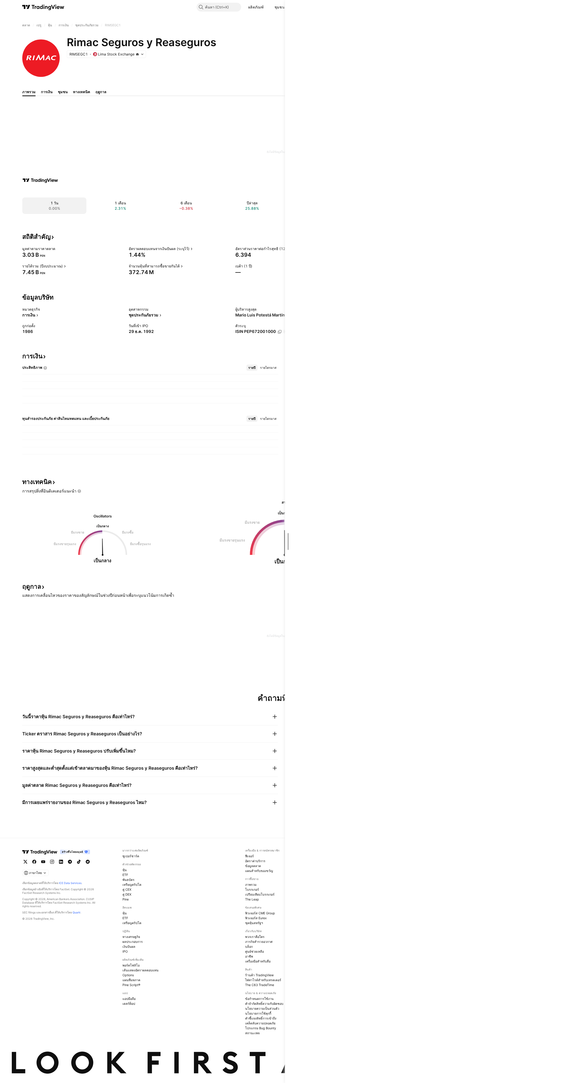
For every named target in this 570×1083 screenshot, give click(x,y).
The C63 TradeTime (259, 985)
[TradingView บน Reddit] (88, 862)
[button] (267, 7)
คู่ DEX (126, 894)
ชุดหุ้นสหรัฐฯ (254, 923)
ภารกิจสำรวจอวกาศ (259, 942)
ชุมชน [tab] (63, 92)
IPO (125, 951)
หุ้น (124, 870)
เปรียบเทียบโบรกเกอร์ (260, 894)
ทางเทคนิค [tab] (81, 92)
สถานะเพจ (252, 1033)
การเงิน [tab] (47, 92)
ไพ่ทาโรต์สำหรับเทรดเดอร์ (263, 980)
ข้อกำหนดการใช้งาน (259, 999)
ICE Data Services (70, 883)
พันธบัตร (128, 880)
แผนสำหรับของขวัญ (259, 871)
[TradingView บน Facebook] (34, 862)
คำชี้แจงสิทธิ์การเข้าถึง (260, 1018)
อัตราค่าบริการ (255, 861)
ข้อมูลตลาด (253, 866)
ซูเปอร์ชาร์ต (130, 856)
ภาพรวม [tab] (29, 92)
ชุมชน (280, 7)
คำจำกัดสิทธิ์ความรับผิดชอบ (264, 1003)
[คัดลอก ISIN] (280, 332)
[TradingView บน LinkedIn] (61, 862)
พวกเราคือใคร (255, 937)
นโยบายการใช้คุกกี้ (258, 1013)
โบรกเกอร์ (252, 889)
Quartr (76, 912)
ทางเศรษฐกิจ (131, 937)
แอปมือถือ (129, 999)
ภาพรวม (250, 884)
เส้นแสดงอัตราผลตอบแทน (140, 970)
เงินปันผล (128, 946)
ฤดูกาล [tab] (101, 92)
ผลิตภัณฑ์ (256, 7)
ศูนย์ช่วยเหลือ (254, 951)
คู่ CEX (126, 889)
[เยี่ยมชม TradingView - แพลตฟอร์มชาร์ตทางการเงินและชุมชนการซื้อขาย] (40, 180)
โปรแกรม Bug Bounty (260, 1028)
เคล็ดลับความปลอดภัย (260, 1023)
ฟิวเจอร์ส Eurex (256, 918)
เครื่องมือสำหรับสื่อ (258, 961)
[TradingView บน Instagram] (52, 862)
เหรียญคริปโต (131, 884)
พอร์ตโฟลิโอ (131, 965)
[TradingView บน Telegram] (70, 862)
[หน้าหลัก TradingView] (43, 7)
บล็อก (249, 946)
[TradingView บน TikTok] (79, 862)
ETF (125, 875)
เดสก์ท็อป (128, 1003)
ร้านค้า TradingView (259, 975)
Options (128, 975)
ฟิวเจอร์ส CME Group (260, 913)
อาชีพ (249, 956)
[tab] (251, 368)
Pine (125, 899)
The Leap (252, 899)
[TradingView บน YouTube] (43, 862)
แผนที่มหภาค (131, 980)
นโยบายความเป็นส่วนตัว (262, 1008)
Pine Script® (131, 985)
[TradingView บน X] (25, 862)
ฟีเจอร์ (249, 856)
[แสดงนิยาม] (58, 249)
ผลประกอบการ (132, 942)
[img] (137, 54)
